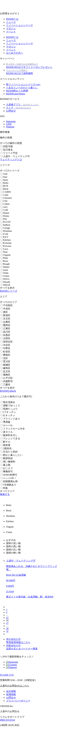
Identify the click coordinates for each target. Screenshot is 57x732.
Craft (5, 210)
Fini (5, 219)
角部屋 (6, 445)
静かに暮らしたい (12, 455)
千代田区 (8, 305)
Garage (6, 228)
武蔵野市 (8, 381)
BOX (5, 186)
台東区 (6, 322)
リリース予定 (10, 153)
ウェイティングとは (11, 159)
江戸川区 (8, 378)
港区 (5, 312)
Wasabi (6, 282)
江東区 (6, 328)
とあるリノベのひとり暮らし (22, 87)
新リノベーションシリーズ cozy (23, 84)
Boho (5, 183)
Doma (6, 216)
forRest (6, 225)
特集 (5, 488)
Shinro (6, 267)
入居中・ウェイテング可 (16, 156)
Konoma (7, 243)
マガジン (11, 28)
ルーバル (8, 425)
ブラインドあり (11, 418)
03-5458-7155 (7, 675)
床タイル (8, 432)
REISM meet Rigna (15, 93)
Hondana (7, 231)
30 (7, 628)
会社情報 (11, 691)
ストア (18, 107)
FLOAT (7, 222)
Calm (5, 195)
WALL (6, 279)
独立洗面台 (9, 402)
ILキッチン (9, 415)
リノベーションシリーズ (19, 25)
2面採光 (7, 448)
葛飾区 (6, 374)
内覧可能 (8, 146)
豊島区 (6, 355)
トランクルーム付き (14, 428)
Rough (6, 264)
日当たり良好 (10, 451)
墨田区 (6, 325)
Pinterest (10, 126)
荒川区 (6, 361)
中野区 (6, 348)
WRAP (6, 285)
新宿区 (6, 315)
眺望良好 (8, 458)
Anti (5, 174)
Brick (5, 189)
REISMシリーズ (8, 291)
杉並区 (6, 351)
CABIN (7, 192)
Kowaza (7, 246)
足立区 (6, 371)
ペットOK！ (9, 478)
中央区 (6, 308)
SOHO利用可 (10, 475)
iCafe (5, 234)
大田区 (6, 338)
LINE (9, 124)
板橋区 (6, 365)
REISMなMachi (8, 391)
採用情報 (11, 694)
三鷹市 (6, 384)
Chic (5, 201)
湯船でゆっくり (11, 405)
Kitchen (7, 240)
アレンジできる (11, 438)
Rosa (5, 261)
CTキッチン (9, 412)
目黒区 (6, 335)
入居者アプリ (22, 104)
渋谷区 (6, 345)
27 (7, 623)
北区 (5, 358)
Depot (6, 213)
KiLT (5, 237)
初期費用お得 (10, 481)
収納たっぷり (10, 409)
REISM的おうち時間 (17, 90)
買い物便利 (9, 461)
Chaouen (7, 198)
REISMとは (12, 19)
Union (6, 276)
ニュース (11, 22)
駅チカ (6, 442)
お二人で (8, 468)
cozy (5, 207)
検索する (5, 494)
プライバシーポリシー (18, 700)
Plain (5, 258)
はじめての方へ (14, 53)
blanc (5, 180)
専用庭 (6, 422)
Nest (5, 252)
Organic (7, 255)
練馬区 (6, 368)
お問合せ (11, 111)
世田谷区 (8, 341)
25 (7, 617)
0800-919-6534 (7, 720)
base (5, 177)
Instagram (11, 121)
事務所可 (8, 471)
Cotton (6, 204)
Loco (5, 249)
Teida (5, 273)
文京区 (6, 318)
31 (7, 631)
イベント (11, 31)
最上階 (6, 465)
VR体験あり (9, 484)
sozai (5, 270)
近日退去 (8, 149)
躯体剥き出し (10, 435)
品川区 (6, 332)
